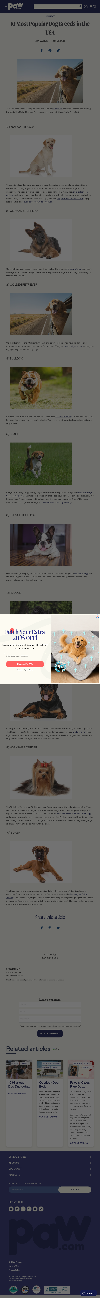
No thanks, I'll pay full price (25, 670)
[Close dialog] (97, 616)
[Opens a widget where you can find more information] (88, 1293)
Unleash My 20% (25, 664)
